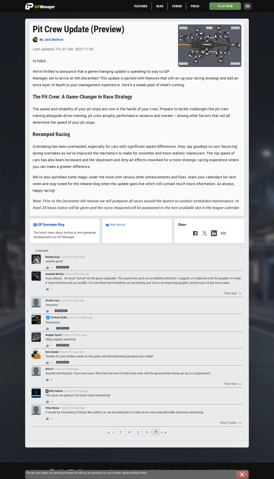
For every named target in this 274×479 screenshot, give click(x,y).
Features (140, 6)
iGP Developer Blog (50, 224)
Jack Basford (53, 39)
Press (195, 6)
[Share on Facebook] (195, 233)
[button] (223, 233)
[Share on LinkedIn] (214, 233)
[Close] (242, 474)
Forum (177, 6)
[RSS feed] (35, 224)
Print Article (117, 225)
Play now (225, 6)
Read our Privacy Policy (135, 473)
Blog (159, 6)
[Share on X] (205, 233)
